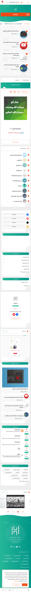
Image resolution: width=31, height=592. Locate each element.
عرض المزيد (23, 272)
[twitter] (13, 512)
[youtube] (14, 314)
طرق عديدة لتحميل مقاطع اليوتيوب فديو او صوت (11, 43)
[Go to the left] (6, 331)
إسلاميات (15, 257)
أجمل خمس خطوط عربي (16, 196)
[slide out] (28, 2)
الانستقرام (15, 263)
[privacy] (28, 590)
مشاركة (26, 446)
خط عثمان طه (19, 165)
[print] (10, 91)
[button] (4, 88)
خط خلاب (20, 185)
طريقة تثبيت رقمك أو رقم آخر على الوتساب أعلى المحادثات (11, 54)
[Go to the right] (3, 331)
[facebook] (17, 314)
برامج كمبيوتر (14, 475)
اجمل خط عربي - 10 (17, 201)
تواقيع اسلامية (16, 478)
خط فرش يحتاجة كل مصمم (16, 155)
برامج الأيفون (24, 475)
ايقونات (15, 269)
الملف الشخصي (15, 318)
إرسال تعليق (15, 142)
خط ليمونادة (19, 170)
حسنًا (25, 584)
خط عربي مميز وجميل (17, 191)
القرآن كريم (15, 266)
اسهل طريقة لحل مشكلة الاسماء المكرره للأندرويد (11, 65)
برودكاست (25, 478)
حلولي (15, 303)
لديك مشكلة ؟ (24, 282)
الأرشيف (25, 285)
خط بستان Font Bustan (16, 175)
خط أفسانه (19, 160)
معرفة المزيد (17, 584)
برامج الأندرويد (8, 472)
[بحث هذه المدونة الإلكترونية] (6, 2)
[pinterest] (8, 512)
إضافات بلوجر (15, 260)
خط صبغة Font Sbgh (17, 180)
